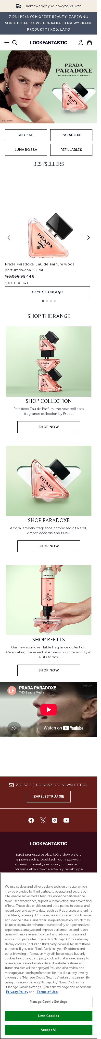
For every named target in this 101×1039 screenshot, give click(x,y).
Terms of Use (47, 992)
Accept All (48, 1030)
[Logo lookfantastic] (48, 43)
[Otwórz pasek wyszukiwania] (15, 43)
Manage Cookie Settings (48, 1001)
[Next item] (88, 237)
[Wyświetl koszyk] (89, 43)
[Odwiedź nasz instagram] (55, 820)
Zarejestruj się (48, 796)
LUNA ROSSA (26, 150)
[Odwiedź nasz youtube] (66, 820)
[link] (81, 43)
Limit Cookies (48, 1016)
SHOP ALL (26, 135)
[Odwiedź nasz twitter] (43, 820)
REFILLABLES (71, 150)
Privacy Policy (17, 992)
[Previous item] (9, 237)
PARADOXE (71, 135)
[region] (48, 955)
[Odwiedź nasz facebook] (31, 820)
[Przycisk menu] (5, 43)
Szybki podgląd (47, 292)
